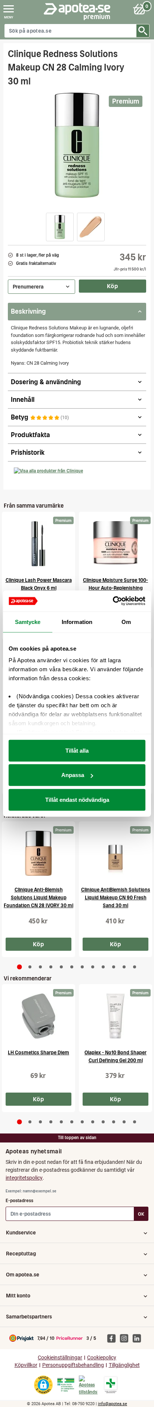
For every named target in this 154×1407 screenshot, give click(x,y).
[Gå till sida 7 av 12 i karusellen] (82, 966)
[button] (60, 227)
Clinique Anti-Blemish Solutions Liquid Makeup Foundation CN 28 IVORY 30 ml (38, 898)
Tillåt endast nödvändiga (77, 799)
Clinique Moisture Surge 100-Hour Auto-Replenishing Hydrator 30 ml (115, 588)
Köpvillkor (26, 1365)
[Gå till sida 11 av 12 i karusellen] (124, 966)
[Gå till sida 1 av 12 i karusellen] (19, 967)
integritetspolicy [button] (24, 1178)
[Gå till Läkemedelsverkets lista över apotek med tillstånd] (110, 1385)
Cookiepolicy (101, 1357)
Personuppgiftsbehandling (73, 1365)
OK (141, 1214)
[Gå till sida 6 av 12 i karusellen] (71, 966)
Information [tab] (77, 621)
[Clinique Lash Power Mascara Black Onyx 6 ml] (38, 544)
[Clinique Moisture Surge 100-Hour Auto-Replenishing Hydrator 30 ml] (115, 544)
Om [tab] (126, 621)
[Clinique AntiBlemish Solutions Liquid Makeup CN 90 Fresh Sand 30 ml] (115, 853)
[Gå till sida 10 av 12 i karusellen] (113, 966)
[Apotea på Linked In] (138, 1338)
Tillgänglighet (124, 1365)
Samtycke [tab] (28, 621)
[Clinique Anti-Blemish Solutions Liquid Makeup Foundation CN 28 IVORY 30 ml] (38, 853)
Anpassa (72, 775)
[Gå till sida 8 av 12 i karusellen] (92, 966)
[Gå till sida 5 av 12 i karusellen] (61, 966)
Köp (112, 286)
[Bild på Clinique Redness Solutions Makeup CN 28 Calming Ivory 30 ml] (77, 145)
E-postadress (19, 1200)
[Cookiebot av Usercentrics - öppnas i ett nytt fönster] (112, 601)
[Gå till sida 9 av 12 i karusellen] (103, 966)
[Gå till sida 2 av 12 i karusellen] (29, 966)
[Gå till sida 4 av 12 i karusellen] (50, 966)
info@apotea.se (112, 1403)
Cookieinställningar (60, 1357)
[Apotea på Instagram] (126, 1338)
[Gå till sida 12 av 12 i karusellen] (134, 966)
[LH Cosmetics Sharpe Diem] (38, 1016)
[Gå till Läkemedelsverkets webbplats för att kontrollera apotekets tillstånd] (65, 1385)
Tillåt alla (77, 750)
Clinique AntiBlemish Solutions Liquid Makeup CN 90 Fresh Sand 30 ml (115, 898)
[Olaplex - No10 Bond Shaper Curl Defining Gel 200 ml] (115, 1016)
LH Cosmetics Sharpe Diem (38, 1052)
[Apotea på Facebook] (113, 1338)
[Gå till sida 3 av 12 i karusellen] (40, 966)
